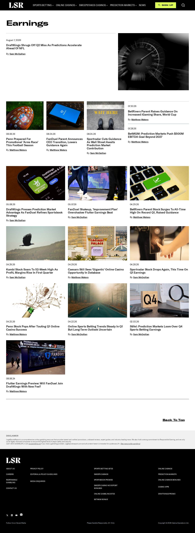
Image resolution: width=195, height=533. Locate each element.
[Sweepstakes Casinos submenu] (107, 5)
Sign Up (167, 5)
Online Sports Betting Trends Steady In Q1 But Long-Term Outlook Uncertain (95, 328)
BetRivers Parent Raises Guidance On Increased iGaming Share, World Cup (153, 113)
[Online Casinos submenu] (76, 5)
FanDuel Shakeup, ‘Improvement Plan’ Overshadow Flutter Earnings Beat (93, 211)
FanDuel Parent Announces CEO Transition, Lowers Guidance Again (64, 142)
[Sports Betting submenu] (53, 5)
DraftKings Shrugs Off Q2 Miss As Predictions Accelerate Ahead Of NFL (44, 47)
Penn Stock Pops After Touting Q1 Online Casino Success (33, 328)
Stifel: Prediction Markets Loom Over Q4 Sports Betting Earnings (156, 328)
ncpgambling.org (35, 444)
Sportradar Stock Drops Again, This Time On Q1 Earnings (159, 271)
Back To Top (174, 420)
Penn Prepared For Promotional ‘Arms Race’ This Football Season (22, 142)
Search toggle (183, 5)
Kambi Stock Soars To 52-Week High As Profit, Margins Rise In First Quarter (32, 271)
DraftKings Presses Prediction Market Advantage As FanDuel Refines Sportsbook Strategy (34, 212)
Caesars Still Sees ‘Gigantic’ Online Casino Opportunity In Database (96, 271)
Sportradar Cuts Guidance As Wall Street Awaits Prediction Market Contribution (104, 143)
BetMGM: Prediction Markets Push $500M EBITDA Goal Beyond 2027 (156, 135)
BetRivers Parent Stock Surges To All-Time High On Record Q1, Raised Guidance (158, 211)
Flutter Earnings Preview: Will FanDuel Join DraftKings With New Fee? (34, 385)
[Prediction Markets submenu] (136, 5)
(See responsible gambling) (130, 444)
